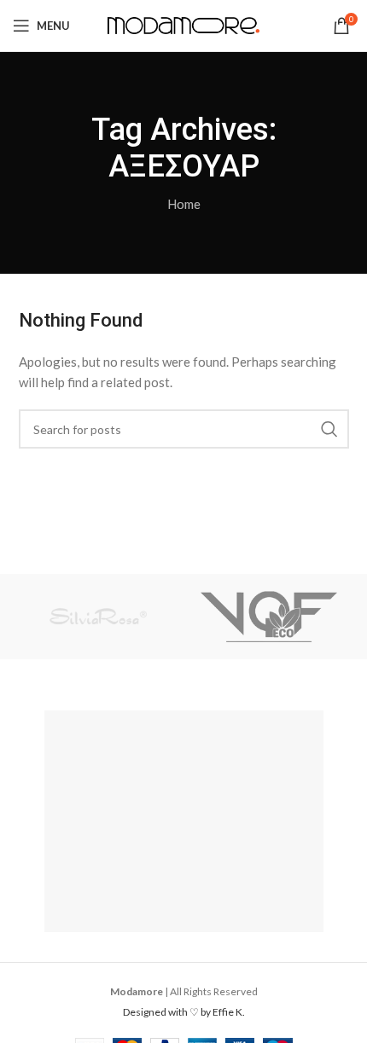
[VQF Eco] (269, 616)
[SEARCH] (329, 429)
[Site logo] (184, 24)
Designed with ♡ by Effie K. (184, 1011)
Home (184, 203)
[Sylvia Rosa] (98, 616)
